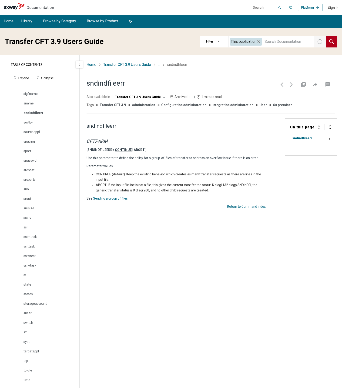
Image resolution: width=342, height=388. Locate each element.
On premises (282, 105)
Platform (307, 7)
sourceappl (31, 132)
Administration (143, 105)
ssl (25, 227)
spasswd (30, 160)
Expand (23, 78)
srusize (28, 208)
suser (27, 313)
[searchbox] (267, 7)
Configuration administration (183, 105)
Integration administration (232, 105)
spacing (29, 141)
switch (28, 322)
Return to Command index (246, 206)
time (26, 380)
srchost (28, 170)
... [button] (159, 64)
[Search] (279, 7)
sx (25, 332)
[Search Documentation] (331, 41)
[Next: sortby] (291, 84)
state (27, 284)
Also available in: (99, 97)
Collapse (47, 78)
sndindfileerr (33, 113)
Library (26, 21)
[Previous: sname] (282, 84)
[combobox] (271, 41)
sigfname (30, 94)
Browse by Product (102, 21)
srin (26, 189)
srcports (29, 179)
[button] (130, 21)
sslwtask (29, 265)
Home (8, 21)
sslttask (29, 246)
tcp (25, 361)
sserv (27, 218)
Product (214, 41)
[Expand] (319, 127)
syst (26, 342)
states (28, 294)
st (24, 275)
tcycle (27, 370)
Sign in (333, 8)
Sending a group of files (110, 198)
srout (27, 199)
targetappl (31, 351)
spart (27, 151)
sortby (28, 122)
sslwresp (30, 256)
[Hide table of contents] (79, 64)
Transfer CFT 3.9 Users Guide (127, 64)
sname (28, 103)
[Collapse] (330, 127)
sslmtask (30, 237)
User (263, 105)
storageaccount (35, 303)
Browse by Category (59, 21)
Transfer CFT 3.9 (113, 105)
